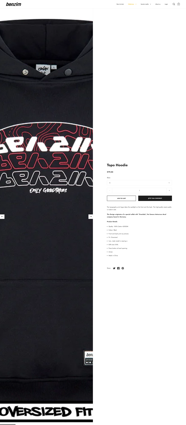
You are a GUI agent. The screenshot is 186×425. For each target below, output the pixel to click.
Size (108, 178)
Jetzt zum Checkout (155, 198)
